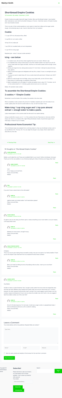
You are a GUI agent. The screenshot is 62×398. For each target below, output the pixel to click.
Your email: (16, 379)
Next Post (51, 142)
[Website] (49, 348)
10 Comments (8, 15)
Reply (56, 162)
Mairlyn (13, 195)
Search (38, 368)
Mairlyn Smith (7, 3)
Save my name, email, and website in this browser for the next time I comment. (26, 353)
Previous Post (11, 142)
